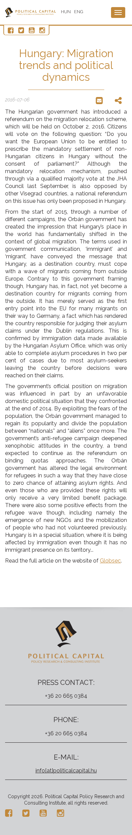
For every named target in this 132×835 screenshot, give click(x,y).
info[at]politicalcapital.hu (66, 770)
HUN (66, 11)
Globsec (110, 560)
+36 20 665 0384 (66, 696)
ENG (78, 11)
